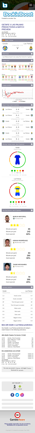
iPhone (14, 389)
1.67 (15, 36)
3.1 (4, 36)
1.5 (11, 36)
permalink (21, 370)
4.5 (6, 36)
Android (20, 389)
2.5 (9, 36)
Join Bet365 (5, 32)
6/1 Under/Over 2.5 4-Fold (11, 351)
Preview (29, 368)
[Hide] (31, 53)
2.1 (13, 36)
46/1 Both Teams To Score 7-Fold (14, 335)
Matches (18, 368)
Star (31, 40)
